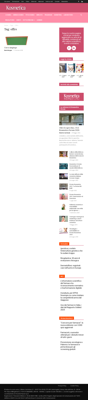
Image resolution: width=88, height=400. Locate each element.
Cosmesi (8, 15)
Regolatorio (9, 20)
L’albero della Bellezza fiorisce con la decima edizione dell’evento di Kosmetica (76, 155)
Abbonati (41, 1)
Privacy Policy (62, 386)
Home (6, 25)
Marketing (58, 15)
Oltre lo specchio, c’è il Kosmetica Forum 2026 (69, 129)
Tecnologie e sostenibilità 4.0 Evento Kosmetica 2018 (75, 231)
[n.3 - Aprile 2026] (80, 68)
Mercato (39, 15)
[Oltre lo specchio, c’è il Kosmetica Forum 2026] (71, 119)
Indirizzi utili (49, 1)
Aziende (39, 20)
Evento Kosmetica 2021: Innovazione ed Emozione (76, 196)
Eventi (19, 20)
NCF (62, 276)
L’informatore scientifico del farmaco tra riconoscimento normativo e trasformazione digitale (72, 284)
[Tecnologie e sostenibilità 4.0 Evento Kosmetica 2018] (63, 231)
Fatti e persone (28, 20)
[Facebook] (78, 1)
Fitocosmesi (30, 15)
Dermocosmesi (18, 15)
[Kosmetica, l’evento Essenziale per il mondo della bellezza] (63, 166)
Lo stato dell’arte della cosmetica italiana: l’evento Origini (76, 176)
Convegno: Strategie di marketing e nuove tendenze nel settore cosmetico (76, 219)
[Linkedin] (82, 1)
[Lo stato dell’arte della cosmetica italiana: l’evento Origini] (63, 176)
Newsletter (64, 1)
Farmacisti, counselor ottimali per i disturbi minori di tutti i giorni (72, 334)
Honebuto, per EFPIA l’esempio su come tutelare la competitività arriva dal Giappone (72, 296)
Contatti (57, 1)
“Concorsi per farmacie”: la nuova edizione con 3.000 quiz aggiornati (72, 325)
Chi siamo (7, 1)
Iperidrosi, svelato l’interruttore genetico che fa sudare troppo (72, 250)
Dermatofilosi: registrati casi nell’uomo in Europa (71, 266)
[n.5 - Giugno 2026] (63, 68)
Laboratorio (68, 15)
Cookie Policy (74, 386)
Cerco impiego (10, 47)
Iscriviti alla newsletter (69, 84)
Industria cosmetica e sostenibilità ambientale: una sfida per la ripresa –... (76, 207)
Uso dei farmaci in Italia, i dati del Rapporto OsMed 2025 (71, 307)
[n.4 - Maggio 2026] (71, 68)
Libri (22, 1)
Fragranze (48, 15)
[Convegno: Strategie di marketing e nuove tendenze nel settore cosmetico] (63, 219)
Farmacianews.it (67, 318)
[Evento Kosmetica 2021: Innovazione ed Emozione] (63, 197)
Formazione (15, 1)
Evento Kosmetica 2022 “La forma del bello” (75, 186)
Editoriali (33, 1)
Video (27, 1)
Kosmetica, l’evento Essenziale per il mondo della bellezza (76, 166)
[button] (81, 15)
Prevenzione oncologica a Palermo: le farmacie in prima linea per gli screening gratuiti (71, 345)
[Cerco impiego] (16, 39)
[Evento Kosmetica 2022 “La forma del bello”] (63, 186)
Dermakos (64, 244)
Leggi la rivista (66, 59)
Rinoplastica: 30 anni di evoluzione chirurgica (70, 259)
